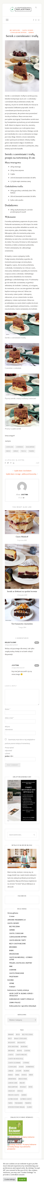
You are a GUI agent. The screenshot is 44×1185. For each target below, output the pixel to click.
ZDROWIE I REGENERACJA (16, 920)
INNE (10, 966)
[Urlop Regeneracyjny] (22, 800)
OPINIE (11, 983)
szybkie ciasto (25, 1099)
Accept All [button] (22, 1179)
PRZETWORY (13, 976)
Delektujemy (10, 642)
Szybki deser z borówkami (22, 471)
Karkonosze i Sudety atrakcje (18, 990)
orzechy (11, 1091)
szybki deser (13, 1099)
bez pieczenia (27, 1034)
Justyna (21, 460)
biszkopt (11, 1042)
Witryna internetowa (9, 728)
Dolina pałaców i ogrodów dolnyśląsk (22, 1006)
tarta (10, 1103)
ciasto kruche (21, 1054)
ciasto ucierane (14, 1063)
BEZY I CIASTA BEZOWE (17, 943)
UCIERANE (12, 970)
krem (31, 1075)
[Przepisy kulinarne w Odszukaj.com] (20, 1137)
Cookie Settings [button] (10, 1179)
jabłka (10, 1071)
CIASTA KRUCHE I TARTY (17, 940)
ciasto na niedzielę (15, 1059)
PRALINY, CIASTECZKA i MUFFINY (20, 963)
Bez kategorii (15, 30)
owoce (8, 451)
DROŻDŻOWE (14, 954)
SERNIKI (31, 32)
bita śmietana (13, 1046)
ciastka (27, 1050)
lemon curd (12, 1083)
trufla (23, 451)
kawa (17, 1075)
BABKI (11, 950)
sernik (15, 451)
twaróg (31, 451)
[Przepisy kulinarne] (15, 1128)
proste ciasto (13, 1095)
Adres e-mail (9, 718)
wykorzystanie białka (16, 1107)
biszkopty (21, 1042)
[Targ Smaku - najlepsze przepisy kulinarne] (23, 1140)
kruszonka (23, 1079)
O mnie (11, 916)
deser (21, 1067)
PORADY (12, 987)
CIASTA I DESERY (27, 30)
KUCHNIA (10, 980)
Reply (36, 642)
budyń (19, 1050)
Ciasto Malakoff (22, 536)
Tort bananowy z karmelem (22, 624)
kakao (10, 1075)
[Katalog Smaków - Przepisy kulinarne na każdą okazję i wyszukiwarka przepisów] (22, 1146)
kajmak (26, 1071)
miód (30, 1087)
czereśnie (19, 447)
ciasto (10, 1054)
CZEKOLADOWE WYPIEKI (18, 32)
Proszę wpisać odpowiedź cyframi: (9, 751)
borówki (24, 1046)
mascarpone (30, 447)
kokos (24, 1075)
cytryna (26, 1063)
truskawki (19, 1103)
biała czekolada (20, 1038)
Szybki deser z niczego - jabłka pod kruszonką (21, 474)
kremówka (12, 1079)
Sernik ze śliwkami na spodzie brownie (22, 591)
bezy (10, 1038)
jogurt (18, 1071)
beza (18, 1034)
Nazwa (7, 709)
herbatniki (30, 1067)
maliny (22, 1083)
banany (11, 1034)
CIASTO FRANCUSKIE (16, 973)
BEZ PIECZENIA (14, 926)
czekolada (9, 447)
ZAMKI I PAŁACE (14, 1002)
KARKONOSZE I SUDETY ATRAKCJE (21, 999)
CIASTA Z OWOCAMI (16, 933)
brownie (11, 1050)
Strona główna (12, 913)
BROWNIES (13, 947)
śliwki (29, 1107)
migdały (23, 1087)
